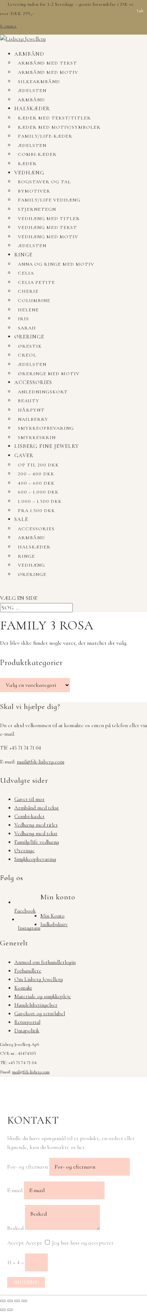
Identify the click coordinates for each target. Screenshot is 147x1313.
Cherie (28, 291)
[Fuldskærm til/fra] (10, 1301)
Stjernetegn (37, 209)
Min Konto (52, 916)
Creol (27, 355)
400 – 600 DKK (36, 483)
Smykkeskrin (37, 437)
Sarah (27, 328)
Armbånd (29, 54)
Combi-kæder (37, 154)
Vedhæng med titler (49, 218)
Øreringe (29, 336)
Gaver (24, 455)
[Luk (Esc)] (24, 1301)
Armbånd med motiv (48, 72)
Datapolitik (26, 1030)
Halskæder (32, 108)
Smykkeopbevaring (46, 428)
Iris (23, 319)
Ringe (23, 254)
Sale (21, 519)
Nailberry (33, 419)
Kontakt (23, 988)
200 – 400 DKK (36, 474)
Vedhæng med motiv (48, 237)
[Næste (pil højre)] (10, 1310)
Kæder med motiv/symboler (59, 127)
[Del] (17, 1301)
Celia (26, 273)
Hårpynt (31, 410)
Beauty (28, 401)
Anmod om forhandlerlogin (45, 962)
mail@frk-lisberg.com (40, 761)
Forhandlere (27, 970)
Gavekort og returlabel (39, 1013)
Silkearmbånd (39, 82)
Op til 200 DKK (38, 465)
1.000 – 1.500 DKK (40, 501)
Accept (15, 1242)
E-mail (14, 1190)
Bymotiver (34, 191)
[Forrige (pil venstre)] (3, 1310)
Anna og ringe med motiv (56, 264)
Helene (28, 310)
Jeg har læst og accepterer (82, 1242)
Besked (15, 1228)
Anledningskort (43, 392)
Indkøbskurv (54, 924)
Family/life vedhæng (49, 200)
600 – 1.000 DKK (38, 492)
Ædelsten (32, 90)
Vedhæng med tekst (47, 227)
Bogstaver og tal (44, 182)
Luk (140, 10)
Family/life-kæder (45, 136)
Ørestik (30, 346)
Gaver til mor (29, 799)
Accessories (33, 382)
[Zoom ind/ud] (3, 1301)
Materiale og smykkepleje (42, 996)
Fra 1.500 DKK (36, 511)
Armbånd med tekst (47, 63)
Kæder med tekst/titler (54, 118)
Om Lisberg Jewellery (38, 979)
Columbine (34, 300)
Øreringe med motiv (49, 374)
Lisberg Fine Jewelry (46, 446)
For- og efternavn (27, 1166)
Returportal (27, 1022)
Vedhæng (29, 172)
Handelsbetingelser (35, 1005)
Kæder (27, 164)
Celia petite (36, 282)
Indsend (26, 1282)
